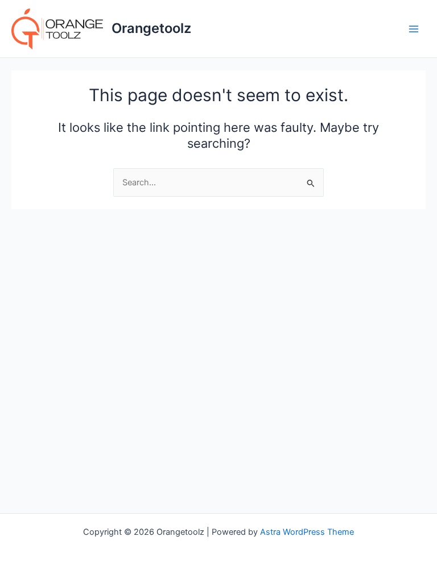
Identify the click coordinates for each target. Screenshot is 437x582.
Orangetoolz (151, 28)
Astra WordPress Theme (307, 532)
